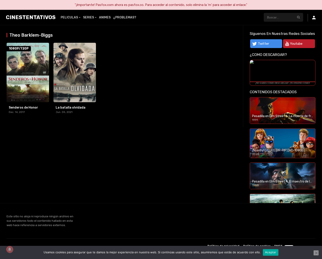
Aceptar (270, 252)
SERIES (88, 17)
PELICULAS (69, 17)
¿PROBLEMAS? (124, 17)
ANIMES (105, 17)
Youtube (296, 44)
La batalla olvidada (70, 107)
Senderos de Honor (23, 107)
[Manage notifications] (9, 249)
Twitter (263, 44)
